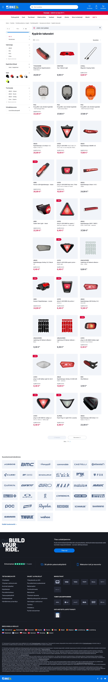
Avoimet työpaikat (7, 586)
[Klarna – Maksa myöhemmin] (93, 582)
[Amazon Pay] (102, 582)
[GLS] (84, 602)
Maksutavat (30, 592)
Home (7, 23)
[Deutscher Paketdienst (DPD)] (66, 602)
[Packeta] (102, 602)
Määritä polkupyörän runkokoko (37, 598)
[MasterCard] (57, 582)
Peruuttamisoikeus (8, 592)
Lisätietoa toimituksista (43, 659)
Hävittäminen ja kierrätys (10, 601)
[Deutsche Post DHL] (57, 602)
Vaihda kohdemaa (45, 649)
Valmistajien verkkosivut (34, 601)
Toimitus (29, 604)
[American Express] (75, 582)
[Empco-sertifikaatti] (57, 615)
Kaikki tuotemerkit (8, 524)
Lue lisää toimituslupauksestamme (85, 663)
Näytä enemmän (12, 58)
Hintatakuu (30, 607)
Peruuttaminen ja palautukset (36, 583)
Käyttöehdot (6, 589)
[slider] (7, 32)
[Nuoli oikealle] (52, 53)
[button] (18, 45)
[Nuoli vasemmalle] (34, 53)
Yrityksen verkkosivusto (9, 583)
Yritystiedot (5, 580)
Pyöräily (12, 23)
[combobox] (87, 40)
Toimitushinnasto (32, 589)
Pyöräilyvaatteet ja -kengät (22, 23)
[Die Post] (75, 602)
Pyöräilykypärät (34, 23)
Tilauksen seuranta (33, 595)
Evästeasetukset (7, 598)
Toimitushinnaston (36, 643)
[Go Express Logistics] (93, 602)
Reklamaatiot (31, 586)
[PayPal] (84, 582)
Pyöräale (46, 13)
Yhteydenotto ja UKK (33, 580)
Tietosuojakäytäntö (8, 595)
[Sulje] (100, 27)
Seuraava (76, 437)
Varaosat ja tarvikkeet (45, 23)
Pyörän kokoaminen (33, 610)
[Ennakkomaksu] (57, 589)
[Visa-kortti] (66, 582)
